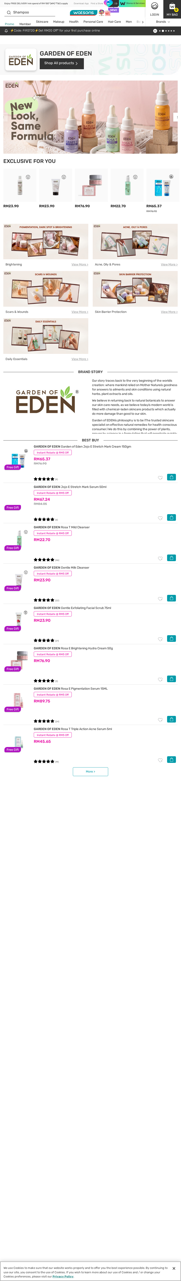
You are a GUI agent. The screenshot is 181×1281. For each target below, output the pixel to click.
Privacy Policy (63, 1276)
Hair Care (114, 22)
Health (74, 22)
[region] (90, 1271)
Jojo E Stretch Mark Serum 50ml (70, 487)
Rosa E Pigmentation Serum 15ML (71, 689)
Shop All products (59, 63)
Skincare (42, 22)
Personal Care (93, 22)
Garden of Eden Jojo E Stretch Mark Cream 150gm (82, 446)
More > (90, 771)
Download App (81, 3)
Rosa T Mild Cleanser (62, 527)
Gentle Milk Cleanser (61, 568)
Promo (9, 24)
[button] (172, 9)
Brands (161, 22)
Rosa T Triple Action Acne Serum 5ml (73, 729)
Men (129, 22)
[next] (142, 22)
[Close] (174, 1268)
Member (25, 24)
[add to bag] (171, 477)
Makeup (58, 22)
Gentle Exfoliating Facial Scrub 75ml (72, 608)
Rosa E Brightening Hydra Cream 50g (73, 648)
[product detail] (18, 458)
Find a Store (97, 3)
